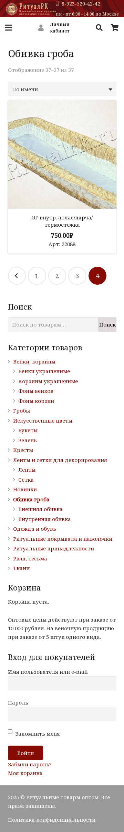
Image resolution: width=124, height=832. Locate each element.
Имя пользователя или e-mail (48, 671)
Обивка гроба (31, 499)
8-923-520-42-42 (81, 3)
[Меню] (8, 27)
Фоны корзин (36, 400)
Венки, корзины (34, 361)
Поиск (107, 324)
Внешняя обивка (40, 508)
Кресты (23, 449)
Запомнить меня (37, 733)
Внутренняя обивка (44, 519)
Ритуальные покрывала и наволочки (62, 538)
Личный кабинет (60, 27)
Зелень (27, 440)
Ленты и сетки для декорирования (60, 459)
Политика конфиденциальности (51, 819)
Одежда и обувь (34, 528)
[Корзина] (115, 27)
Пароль (18, 702)
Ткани (21, 568)
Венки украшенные (44, 371)
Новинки (25, 489)
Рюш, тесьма (30, 558)
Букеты (28, 430)
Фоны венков (35, 390)
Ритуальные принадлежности (53, 548)
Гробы (21, 410)
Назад (17, 276)
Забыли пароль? (30, 764)
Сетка (26, 479)
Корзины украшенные (48, 381)
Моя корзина (25, 772)
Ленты (26, 469)
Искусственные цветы (42, 420)
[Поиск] (99, 27)
